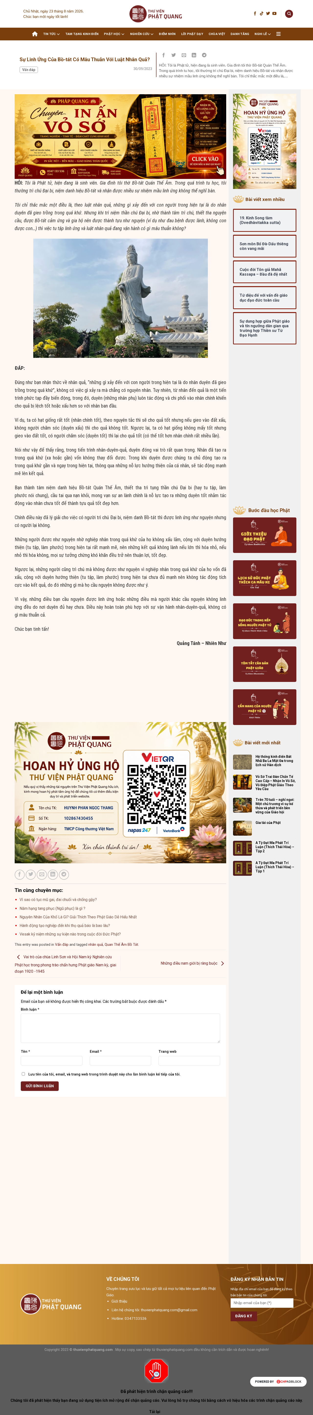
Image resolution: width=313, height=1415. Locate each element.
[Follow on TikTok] (262, 14)
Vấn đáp (28, 70)
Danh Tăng (240, 34)
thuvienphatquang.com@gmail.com (169, 1310)
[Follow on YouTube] (274, 14)
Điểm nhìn (167, 34)
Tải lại (154, 1411)
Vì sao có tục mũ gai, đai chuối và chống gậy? (58, 899)
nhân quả (95, 944)
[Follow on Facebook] (255, 14)
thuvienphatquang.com (93, 1350)
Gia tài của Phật (268, 823)
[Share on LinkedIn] (194, 55)
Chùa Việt (217, 34)
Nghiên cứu (140, 34)
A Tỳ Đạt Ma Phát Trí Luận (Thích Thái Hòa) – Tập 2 (275, 847)
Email (96, 1052)
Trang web (167, 1052)
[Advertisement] (120, 688)
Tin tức (49, 34)
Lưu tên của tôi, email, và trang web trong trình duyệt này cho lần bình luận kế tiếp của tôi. (104, 1074)
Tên (25, 1052)
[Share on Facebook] (163, 55)
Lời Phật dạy (192, 34)
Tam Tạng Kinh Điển (82, 34)
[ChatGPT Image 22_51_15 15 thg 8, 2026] (120, 136)
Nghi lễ (261, 34)
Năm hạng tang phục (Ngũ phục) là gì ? (52, 908)
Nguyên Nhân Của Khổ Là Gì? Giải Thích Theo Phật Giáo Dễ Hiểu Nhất (78, 917)
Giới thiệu (119, 1301)
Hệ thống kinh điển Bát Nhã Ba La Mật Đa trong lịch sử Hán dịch (274, 761)
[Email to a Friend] (184, 55)
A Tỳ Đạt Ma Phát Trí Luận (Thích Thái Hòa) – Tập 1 (275, 867)
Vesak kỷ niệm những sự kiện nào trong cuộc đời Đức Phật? (70, 934)
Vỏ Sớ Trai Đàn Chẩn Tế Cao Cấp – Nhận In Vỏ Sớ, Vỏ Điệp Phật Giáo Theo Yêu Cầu (276, 783)
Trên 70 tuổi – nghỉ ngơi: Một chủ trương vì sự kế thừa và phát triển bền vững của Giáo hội (275, 806)
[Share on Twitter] (174, 55)
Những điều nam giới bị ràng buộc (189, 963)
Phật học (112, 34)
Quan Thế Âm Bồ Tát (121, 944)
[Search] (289, 14)
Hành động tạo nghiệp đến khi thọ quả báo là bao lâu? (65, 925)
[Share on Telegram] (204, 55)
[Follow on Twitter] (268, 14)
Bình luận (30, 1009)
